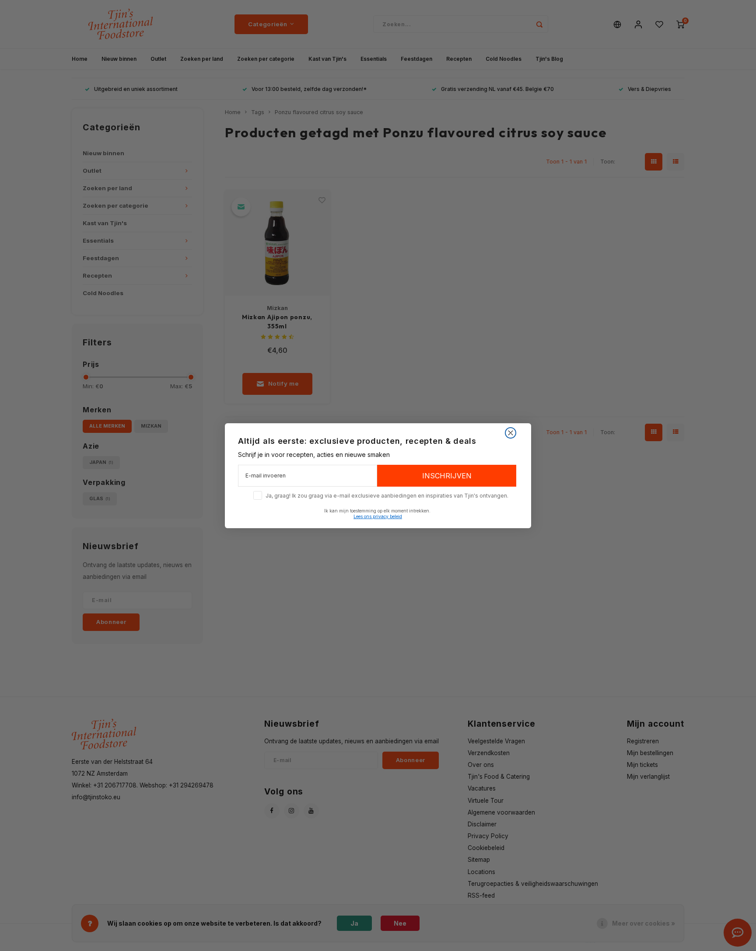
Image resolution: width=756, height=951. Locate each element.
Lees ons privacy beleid (378, 516)
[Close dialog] (510, 433)
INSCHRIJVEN (447, 475)
